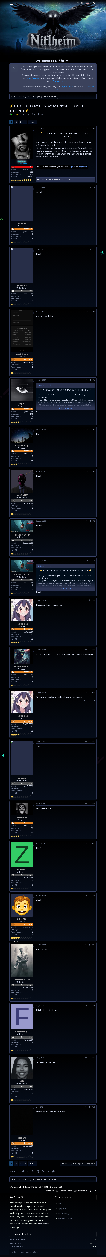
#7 (94, 471)
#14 (93, 804)
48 (32, 833)
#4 (94, 311)
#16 (93, 895)
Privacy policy (82, 1190)
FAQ (60, 1203)
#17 (93, 945)
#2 (94, 187)
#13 (93, 741)
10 (32, 995)
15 (32, 1153)
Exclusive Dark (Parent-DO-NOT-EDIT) (27, 1187)
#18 (93, 1005)
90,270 (30, 176)
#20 (93, 1107)
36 (32, 460)
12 (32, 885)
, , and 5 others (54, 179)
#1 (94, 128)
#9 (94, 560)
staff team (43, 1223)
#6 (94, 429)
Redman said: (43, 385)
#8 (94, 521)
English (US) (57, 1187)
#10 (93, 600)
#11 (93, 649)
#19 (93, 1057)
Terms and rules (65, 1190)
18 (32, 238)
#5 (94, 380)
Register (82, 166)
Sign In (72, 166)
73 (32, 934)
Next (32, 122)
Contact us (49, 1190)
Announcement (65, 1218)
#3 (94, 249)
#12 (93, 692)
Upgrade (62, 1208)
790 (31, 639)
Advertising (63, 1213)
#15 (93, 843)
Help (94, 1190)
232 (31, 419)
